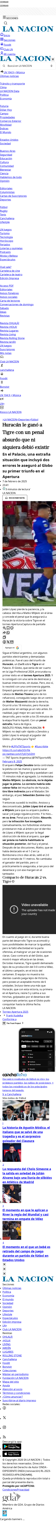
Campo (4, 113)
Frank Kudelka (14, 1015)
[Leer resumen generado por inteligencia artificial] (4, 628)
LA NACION (9, 419)
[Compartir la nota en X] (8, 642)
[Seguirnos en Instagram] (4, 1428)
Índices (4, 128)
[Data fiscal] (4, 1515)
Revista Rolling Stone (12, 338)
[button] (28, 235)
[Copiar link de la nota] (4, 637)
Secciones (9, 40)
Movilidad (6, 124)
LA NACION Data (9, 91)
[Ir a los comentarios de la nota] (12, 628)
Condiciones (9, 1489)
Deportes (23, 419)
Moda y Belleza (9, 256)
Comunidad (7, 166)
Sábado (4, 308)
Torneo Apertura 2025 (15, 1011)
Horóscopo (6, 241)
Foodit (7, 44)
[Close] (4, 1264)
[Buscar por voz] (51, 66)
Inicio (7, 35)
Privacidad (23, 1489)
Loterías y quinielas (11, 248)
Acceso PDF (7, 285)
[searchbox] (27, 66)
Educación (6, 158)
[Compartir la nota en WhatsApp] (8, 633)
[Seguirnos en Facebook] (4, 1409)
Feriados (5, 244)
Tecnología (6, 237)
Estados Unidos (9, 139)
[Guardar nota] (8, 628)
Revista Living (8, 334)
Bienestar (5, 169)
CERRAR (4, 2)
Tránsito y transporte (12, 83)
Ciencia (4, 173)
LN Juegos (6, 229)
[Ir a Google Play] (11, 1449)
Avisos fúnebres (9, 293)
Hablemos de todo (11, 177)
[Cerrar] (53, 59)
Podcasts (5, 252)
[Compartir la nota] (4, 633)
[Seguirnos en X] (4, 1418)
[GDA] (11, 1501)
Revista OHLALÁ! (9, 323)
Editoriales (6, 188)
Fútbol (3, 207)
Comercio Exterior (10, 121)
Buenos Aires (7, 151)
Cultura (4, 162)
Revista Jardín (8, 342)
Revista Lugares (9, 330)
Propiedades (7, 117)
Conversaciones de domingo (17, 304)
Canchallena (7, 218)
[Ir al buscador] (5, 23)
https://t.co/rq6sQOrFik (16, 750)
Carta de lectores (10, 300)
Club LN (8, 49)
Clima (3, 87)
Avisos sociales (8, 297)
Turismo (5, 233)
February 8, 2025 (12, 761)
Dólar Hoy (6, 110)
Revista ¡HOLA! (8, 327)
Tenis (3, 214)
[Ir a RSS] (4, 1438)
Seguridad (6, 154)
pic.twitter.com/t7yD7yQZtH (18, 754)
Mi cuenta (9, 54)
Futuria (4, 106)
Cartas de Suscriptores (13, 196)
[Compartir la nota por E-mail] (12, 642)
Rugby (3, 211)
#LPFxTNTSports (20, 746)
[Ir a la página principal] (28, 30)
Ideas (3, 312)
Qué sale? (5, 267)
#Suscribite (41, 746)
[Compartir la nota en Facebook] (4, 642)
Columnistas (7, 192)
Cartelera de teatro (11, 274)
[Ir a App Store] (11, 1456)
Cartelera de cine (10, 270)
